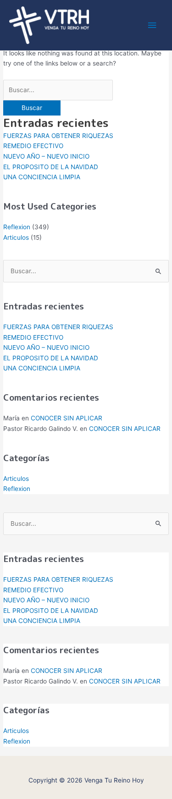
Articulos (16, 237)
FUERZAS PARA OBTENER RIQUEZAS (58, 135)
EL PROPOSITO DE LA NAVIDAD (50, 167)
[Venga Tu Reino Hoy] (49, 25)
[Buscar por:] (58, 90)
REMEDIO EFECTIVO (33, 145)
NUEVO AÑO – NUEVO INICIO (46, 156)
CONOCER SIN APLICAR (66, 418)
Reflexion (16, 227)
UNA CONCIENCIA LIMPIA (41, 177)
